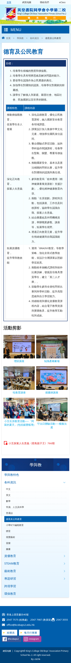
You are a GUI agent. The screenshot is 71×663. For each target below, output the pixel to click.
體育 (8, 531)
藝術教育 (10, 571)
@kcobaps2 (13, 638)
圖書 (8, 549)
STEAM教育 (11, 563)
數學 (8, 501)
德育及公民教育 (14, 519)
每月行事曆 (30, 632)
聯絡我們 (44, 2)
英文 (8, 495)
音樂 (8, 543)
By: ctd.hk (35, 659)
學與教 (20, 38)
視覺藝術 (10, 537)
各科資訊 (34, 38)
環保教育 (10, 594)
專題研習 (10, 578)
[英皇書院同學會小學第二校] (35, 20)
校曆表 (11, 632)
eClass (62, 2)
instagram (34, 638)
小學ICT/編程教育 (15, 525)
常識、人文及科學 (15, 507)
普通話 (9, 513)
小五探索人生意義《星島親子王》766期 (32, 443)
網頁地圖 (26, 2)
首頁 (9, 2)
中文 (8, 489)
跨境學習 (10, 586)
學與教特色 (11, 475)
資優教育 (10, 556)
